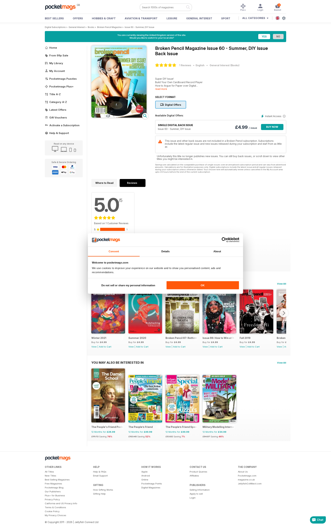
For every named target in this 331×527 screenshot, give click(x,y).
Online (144, 479)
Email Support (100, 475)
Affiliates (194, 475)
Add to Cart (105, 346)
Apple (144, 471)
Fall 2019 (245, 337)
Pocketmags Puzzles (63, 78)
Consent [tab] (114, 251)
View (94, 346)
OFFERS (78, 18)
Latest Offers (57, 109)
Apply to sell (196, 493)
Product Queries (198, 471)
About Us (243, 471)
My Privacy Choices (55, 515)
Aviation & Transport (141, 18)
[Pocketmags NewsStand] (62, 6)
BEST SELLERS (54, 18)
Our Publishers (53, 491)
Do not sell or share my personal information (128, 285)
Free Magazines (53, 483)
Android (145, 475)
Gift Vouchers (58, 117)
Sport (225, 18)
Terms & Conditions (55, 507)
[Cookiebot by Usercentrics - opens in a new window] (224, 239)
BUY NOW (272, 126)
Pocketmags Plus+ (61, 86)
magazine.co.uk (246, 479)
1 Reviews (185, 65)
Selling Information (200, 489)
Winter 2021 (98, 337)
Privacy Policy (52, 499)
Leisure (172, 18)
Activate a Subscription (64, 125)
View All (281, 283)
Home (53, 47)
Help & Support (59, 133)
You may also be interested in (117, 362)
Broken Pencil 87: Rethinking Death (181, 337)
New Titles (50, 475)
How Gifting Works (103, 489)
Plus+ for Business (55, 495)
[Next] (283, 313)
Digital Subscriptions (55, 27)
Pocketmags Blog (54, 487)
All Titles (49, 471)
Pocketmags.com (247, 475)
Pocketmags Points (151, 483)
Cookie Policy (52, 511)
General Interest (199, 18)
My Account (57, 71)
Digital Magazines (150, 487)
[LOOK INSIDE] (119, 116)
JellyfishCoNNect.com (250, 483)
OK (203, 285)
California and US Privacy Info (61, 503)
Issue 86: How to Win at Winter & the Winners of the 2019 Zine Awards (218, 337)
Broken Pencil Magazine (109, 27)
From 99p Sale (58, 55)
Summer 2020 (137, 337)
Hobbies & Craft (104, 18)
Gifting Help (99, 493)
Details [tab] (165, 251)
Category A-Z (58, 102)
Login (192, 497)
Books (91, 27)
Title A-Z (55, 94)
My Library (56, 63)
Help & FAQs (99, 471)
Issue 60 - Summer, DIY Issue (139, 27)
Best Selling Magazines (57, 479)
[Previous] (94, 313)
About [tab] (217, 251)
